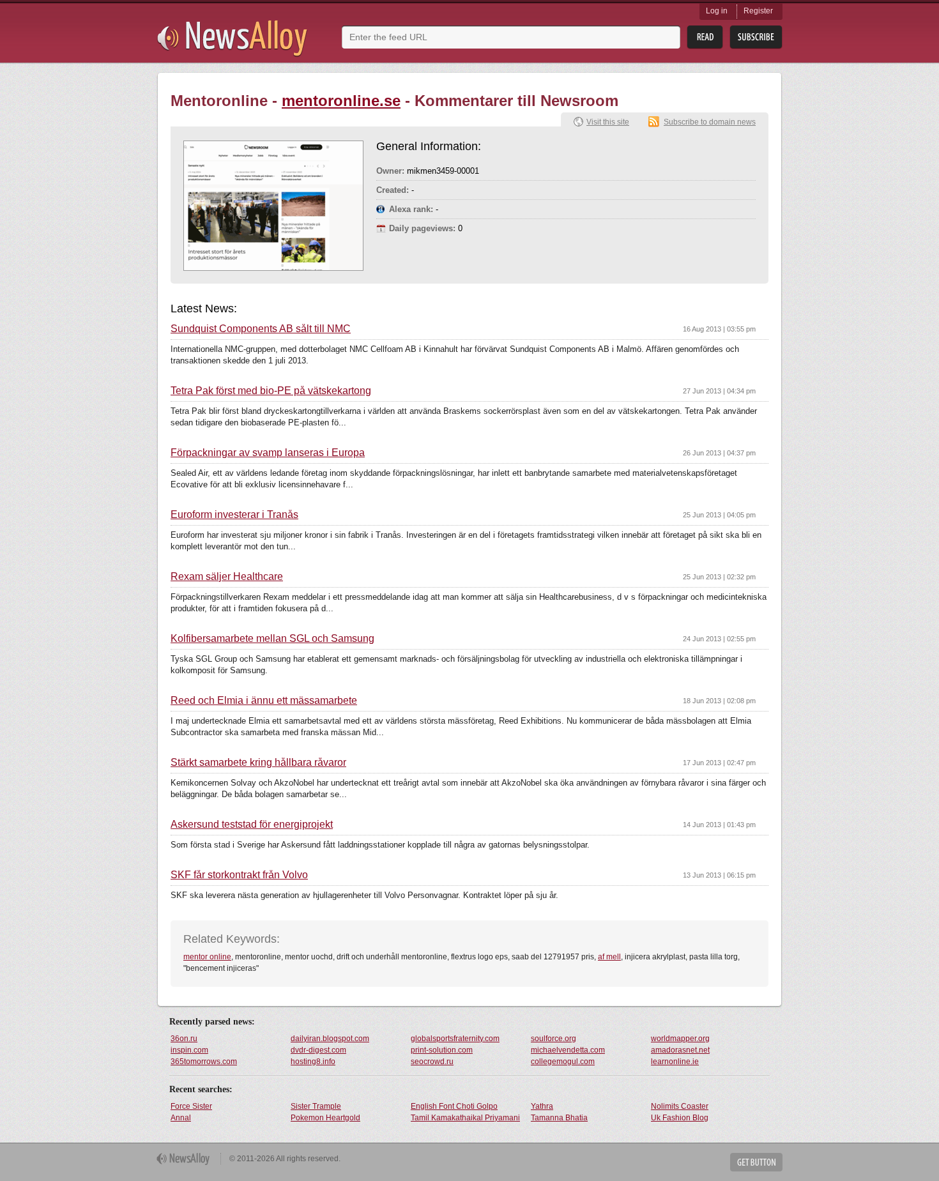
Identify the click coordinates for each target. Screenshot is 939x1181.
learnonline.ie (675, 1061)
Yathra (542, 1106)
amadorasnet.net (680, 1050)
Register (758, 10)
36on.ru (184, 1038)
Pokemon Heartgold (325, 1117)
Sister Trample (316, 1106)
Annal (181, 1117)
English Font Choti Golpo (454, 1106)
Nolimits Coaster (679, 1106)
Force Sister (191, 1106)
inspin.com (189, 1050)
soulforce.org (553, 1038)
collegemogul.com (563, 1061)
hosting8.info (313, 1061)
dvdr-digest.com (318, 1050)
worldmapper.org (680, 1038)
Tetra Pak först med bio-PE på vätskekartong (271, 391)
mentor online (207, 956)
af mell (609, 956)
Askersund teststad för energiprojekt (252, 824)
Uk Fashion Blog (679, 1117)
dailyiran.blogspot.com (330, 1038)
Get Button (756, 1162)
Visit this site (607, 122)
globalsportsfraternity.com (455, 1038)
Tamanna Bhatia (559, 1117)
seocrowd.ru (432, 1061)
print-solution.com (442, 1050)
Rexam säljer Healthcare (227, 577)
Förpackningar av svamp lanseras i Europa (268, 453)
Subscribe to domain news (710, 122)
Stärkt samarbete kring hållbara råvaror (258, 763)
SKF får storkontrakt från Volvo (239, 875)
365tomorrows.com (204, 1061)
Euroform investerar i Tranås (234, 515)
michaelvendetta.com (568, 1050)
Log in (717, 10)
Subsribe (755, 37)
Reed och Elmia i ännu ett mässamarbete (264, 701)
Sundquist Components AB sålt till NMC (261, 329)
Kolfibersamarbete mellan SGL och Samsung (272, 639)
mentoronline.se (341, 100)
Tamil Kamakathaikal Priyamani (465, 1117)
